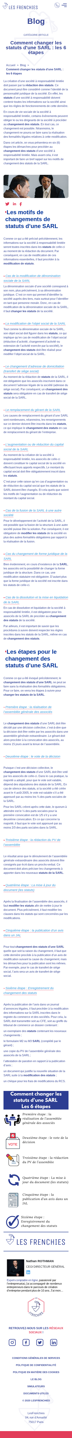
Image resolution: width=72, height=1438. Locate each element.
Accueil (10, 65)
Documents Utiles (36, 1393)
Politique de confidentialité (36, 1365)
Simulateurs (36, 1386)
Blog (23, 65)
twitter (7, 204)
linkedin (14, 203)
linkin (53, 1341)
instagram (12, 1341)
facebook (21, 204)
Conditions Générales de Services (36, 1358)
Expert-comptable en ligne (22, 1280)
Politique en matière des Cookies (36, 1372)
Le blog (36, 1379)
